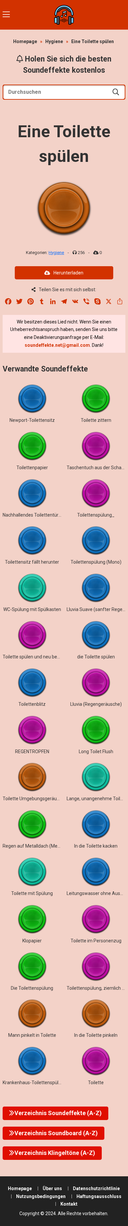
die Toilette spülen (96, 656)
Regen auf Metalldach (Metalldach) (39, 846)
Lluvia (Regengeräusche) (96, 704)
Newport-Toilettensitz (32, 420)
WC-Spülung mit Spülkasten (32, 609)
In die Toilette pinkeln (95, 1035)
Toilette (96, 1082)
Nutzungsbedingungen (41, 1196)
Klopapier (32, 940)
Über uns (52, 1188)
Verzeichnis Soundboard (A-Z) (56, 1133)
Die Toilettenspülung (32, 988)
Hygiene (54, 41)
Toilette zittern (96, 420)
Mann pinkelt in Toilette (32, 1035)
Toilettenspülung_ (96, 515)
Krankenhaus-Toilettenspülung (34, 1082)
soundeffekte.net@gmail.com (57, 345)
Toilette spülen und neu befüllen (36, 656)
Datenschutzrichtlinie (96, 1188)
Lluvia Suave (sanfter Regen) (97, 609)
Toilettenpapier (32, 467)
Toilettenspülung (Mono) (96, 562)
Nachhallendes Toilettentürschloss (38, 515)
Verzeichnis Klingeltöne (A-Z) (54, 1152)
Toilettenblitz (32, 704)
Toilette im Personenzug (96, 940)
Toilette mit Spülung (32, 893)
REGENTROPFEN (32, 751)
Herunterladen (68, 272)
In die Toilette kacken (95, 846)
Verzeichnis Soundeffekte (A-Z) (58, 1113)
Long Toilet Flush (96, 751)
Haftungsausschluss (98, 1196)
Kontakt (68, 1204)
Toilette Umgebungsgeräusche (35, 798)
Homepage (25, 41)
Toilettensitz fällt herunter (32, 562)
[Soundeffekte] (64, 15)
